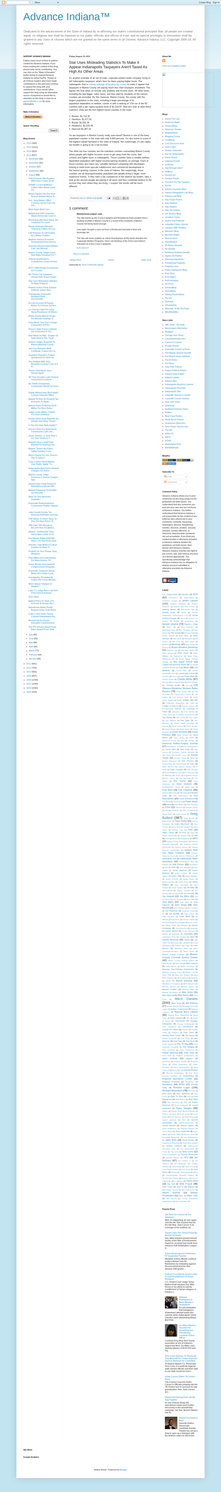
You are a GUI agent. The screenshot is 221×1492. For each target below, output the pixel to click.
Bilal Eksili (177, 639)
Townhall (169, 301)
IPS (166, 867)
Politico (168, 412)
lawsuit (165, 934)
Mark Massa (171, 966)
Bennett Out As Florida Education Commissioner (41, 621)
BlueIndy (176, 644)
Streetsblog (170, 291)
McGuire (194, 978)
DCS (192, 738)
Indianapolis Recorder (175, 388)
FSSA (167, 807)
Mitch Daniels (186, 999)
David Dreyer (170, 729)
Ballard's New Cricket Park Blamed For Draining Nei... (42, 443)
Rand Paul (176, 1070)
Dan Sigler (185, 720)
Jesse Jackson (178, 888)
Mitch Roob (176, 1003)
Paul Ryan (190, 1041)
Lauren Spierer (171, 931)
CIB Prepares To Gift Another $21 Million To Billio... (41, 234)
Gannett (179, 807)
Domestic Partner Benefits (183, 752)
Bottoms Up (172, 650)
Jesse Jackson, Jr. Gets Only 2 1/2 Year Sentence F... (42, 437)
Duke (192, 764)
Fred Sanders (192, 805)
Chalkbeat (170, 140)
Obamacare (180, 1021)
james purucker (168, 882)
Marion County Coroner (173, 954)
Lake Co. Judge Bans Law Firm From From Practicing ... (43, 591)
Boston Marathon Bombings (184, 647)
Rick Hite (191, 1091)
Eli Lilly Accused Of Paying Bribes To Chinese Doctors (42, 304)
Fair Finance (185, 789)
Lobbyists (186, 943)
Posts (169, 477)
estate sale (189, 787)
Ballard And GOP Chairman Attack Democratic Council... (42, 214)
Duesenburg (181, 764)
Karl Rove (175, 919)
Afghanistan (189, 598)
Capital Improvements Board (174, 665)
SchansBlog (170, 287)
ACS (195, 594)
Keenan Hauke (189, 919)
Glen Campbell (189, 810)
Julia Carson (189, 914)
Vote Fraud (185, 1183)
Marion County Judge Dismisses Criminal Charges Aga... (43, 477)
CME (196, 700)
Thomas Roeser (172, 1158)
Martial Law (190, 972)
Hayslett (187, 827)
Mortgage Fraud (188, 1006)
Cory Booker (189, 712)
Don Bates (166, 755)
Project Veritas (180, 1061)
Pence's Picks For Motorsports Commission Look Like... (42, 430)
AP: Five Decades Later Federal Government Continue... (43, 378)
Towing (174, 1172)
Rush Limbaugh (181, 1105)
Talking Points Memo (174, 294)
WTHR (168, 441)
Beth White (184, 636)
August (32, 175)
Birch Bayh (189, 642)
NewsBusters (171, 242)
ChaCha (165, 676)
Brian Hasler (183, 653)
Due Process (188, 761)
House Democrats (169, 836)
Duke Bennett (168, 767)
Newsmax (169, 405)
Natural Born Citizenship (178, 1015)
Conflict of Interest (170, 706)
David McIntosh (179, 732)
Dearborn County (169, 741)
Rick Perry (167, 1094)
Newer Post (75, 260)
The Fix (168, 298)
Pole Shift (166, 1056)
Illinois (174, 838)
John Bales (168, 902)
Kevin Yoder (193, 922)
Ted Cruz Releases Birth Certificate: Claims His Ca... (42, 349)
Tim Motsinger (180, 1164)
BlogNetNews (171, 133)
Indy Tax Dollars (172, 210)
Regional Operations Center (177, 1079)
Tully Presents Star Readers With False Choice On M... (41, 179)
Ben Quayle (176, 633)
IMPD (195, 838)
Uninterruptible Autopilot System (180, 1175)
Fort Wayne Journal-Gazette (178, 353)
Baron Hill (171, 627)
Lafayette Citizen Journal (176, 224)
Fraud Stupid (171, 157)
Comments (171, 482)
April (31, 646)
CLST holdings (183, 700)
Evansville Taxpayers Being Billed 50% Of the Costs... (41, 572)
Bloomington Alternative (176, 328)
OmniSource (188, 1027)
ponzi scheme (169, 1058)
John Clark (184, 902)
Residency (167, 1084)
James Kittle (176, 876)
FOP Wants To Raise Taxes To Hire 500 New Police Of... (42, 520)
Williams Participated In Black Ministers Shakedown (186, 1301)
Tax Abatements (187, 1149)
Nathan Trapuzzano (179, 1009)
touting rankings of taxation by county (108, 84)
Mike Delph (187, 992)
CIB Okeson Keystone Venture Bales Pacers (180, 688)
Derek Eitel (170, 749)
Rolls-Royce (180, 1099)
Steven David (189, 1134)
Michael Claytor (187, 987)
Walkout (191, 1187)
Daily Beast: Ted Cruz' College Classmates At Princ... (42, 323)
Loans (176, 943)
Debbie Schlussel (173, 150)
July (31, 634)
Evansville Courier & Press (177, 349)
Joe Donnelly (189, 893)
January (33, 659)
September (34, 171)
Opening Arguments (174, 259)
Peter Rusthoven (187, 1050)
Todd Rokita (177, 1167)
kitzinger (184, 925)
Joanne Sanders (184, 891)
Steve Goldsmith (183, 1131)
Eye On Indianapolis (174, 154)
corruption (176, 712)
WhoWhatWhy (171, 312)
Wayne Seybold (171, 1192)
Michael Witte (188, 989)
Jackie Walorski (179, 870)
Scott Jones (185, 1114)
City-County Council (182, 694)
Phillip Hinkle (189, 1053)
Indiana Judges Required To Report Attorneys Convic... (41, 343)
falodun (165, 793)
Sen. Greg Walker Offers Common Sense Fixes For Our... (41, 203)
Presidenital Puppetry (175, 263)
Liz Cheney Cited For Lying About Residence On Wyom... (43, 310)
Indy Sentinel (171, 203)
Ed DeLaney (190, 772)
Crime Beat (167, 715)
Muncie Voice (171, 238)
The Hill (168, 430)
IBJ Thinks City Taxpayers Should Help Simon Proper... (43, 275)
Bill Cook (176, 642)
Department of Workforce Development (182, 746)
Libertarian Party (169, 937)
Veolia (168, 1181)
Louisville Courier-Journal (177, 398)
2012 (29, 664)
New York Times (172, 402)
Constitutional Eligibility (171, 709)
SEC (184, 1120)
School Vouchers (169, 1114)
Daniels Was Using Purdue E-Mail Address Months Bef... (42, 485)
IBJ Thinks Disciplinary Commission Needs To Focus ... (43, 386)
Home (111, 260)
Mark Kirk (179, 963)
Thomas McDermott (189, 1154)
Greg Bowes (189, 818)
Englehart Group (191, 775)
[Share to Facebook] (124, 198)
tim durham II (184, 1161)
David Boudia (192, 726)
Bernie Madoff (168, 636)
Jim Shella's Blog (173, 213)
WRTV (168, 437)
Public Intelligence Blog (176, 270)
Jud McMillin (174, 914)
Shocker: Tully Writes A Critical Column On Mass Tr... (42, 546)
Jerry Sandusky (181, 885)
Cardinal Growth (168, 668)
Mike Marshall (168, 995)
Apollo (183, 612)
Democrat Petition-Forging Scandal (180, 743)
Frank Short (177, 802)
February (33, 655)
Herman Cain (177, 830)
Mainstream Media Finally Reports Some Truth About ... (43, 608)
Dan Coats (180, 718)
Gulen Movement (182, 824)
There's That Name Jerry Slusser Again (39, 371)
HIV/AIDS (182, 833)
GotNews (169, 164)
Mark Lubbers (192, 963)
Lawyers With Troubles (175, 228)
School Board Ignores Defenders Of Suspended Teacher (180, 1254)
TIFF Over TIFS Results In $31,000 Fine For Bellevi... (42, 526)
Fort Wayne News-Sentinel (177, 356)
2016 (29, 143)
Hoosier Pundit (172, 178)
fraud (169, 804)
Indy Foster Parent (173, 199)
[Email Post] (108, 198)
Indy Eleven (178, 864)
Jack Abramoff (185, 867)
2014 (29, 151)
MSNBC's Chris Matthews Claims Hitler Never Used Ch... (41, 187)
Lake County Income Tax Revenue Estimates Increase (43, 513)
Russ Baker (170, 277)
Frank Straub (192, 801)
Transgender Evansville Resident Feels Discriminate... (39, 296)
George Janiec (192, 807)
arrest (183, 618)
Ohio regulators (169, 1027)
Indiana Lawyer (172, 377)
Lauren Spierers (188, 931)
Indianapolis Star (173, 391)
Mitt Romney (192, 1003)
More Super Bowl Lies (38, 209)
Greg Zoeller (181, 821)
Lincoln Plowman (170, 940)
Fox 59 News (171, 360)
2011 (29, 668)
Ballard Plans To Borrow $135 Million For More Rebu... (42, 406)
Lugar (187, 945)
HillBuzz (169, 171)
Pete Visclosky (168, 1050)
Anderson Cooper (169, 601)
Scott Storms (190, 1117)
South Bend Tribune (174, 419)
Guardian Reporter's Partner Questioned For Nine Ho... (41, 356)
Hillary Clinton (168, 833)
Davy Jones (179, 738)
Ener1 (178, 775)
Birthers (165, 644)
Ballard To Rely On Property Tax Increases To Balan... (43, 400)
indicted (165, 864)
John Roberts (179, 908)
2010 (29, 672)
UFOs (195, 1172)
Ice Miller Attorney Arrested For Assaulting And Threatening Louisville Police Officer (187, 1331)
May (31, 642)
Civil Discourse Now (174, 143)
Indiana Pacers (181, 847)
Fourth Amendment (187, 799)
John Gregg (181, 905)
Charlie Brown (168, 679)
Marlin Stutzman (187, 966)
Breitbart (169, 332)
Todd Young (190, 1167)
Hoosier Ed (170, 175)
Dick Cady (185, 749)
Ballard (176, 621)
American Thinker (173, 129)
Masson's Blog (172, 231)
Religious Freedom (170, 1082)
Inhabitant (194, 864)
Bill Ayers (188, 639)
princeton (166, 1061)
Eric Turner (180, 781)
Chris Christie (192, 682)
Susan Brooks (188, 1140)
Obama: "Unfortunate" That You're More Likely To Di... (41, 533)
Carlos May (181, 670)
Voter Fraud (167, 1187)
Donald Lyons (181, 755)
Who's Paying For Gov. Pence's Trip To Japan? (42, 456)
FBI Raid (183, 793)
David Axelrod (177, 726)
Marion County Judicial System (181, 960)
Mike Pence (183, 995)
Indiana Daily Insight (174, 374)
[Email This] (114, 198)
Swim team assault (190, 1143)
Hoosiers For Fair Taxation (177, 182)
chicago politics (178, 682)
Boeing (165, 647)
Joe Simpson (178, 899)
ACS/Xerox (173, 598)
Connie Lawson (188, 706)
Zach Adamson (182, 1201)
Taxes (164, 1152)
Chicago (165, 682)
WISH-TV (169, 433)
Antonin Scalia (168, 612)
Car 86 (192, 665)
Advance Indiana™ (66, 16)
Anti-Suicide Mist (187, 609)
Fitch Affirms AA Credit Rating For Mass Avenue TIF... (42, 559)
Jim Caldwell (167, 891)
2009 (29, 676)
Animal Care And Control (184, 607)
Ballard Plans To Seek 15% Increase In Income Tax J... (42, 602)
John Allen (191, 899)
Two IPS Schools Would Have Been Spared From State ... (42, 628)
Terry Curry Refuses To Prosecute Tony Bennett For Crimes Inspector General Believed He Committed (181, 1358)
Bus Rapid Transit (183, 662)
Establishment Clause (171, 787)
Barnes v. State (191, 624)
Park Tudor (189, 1032)
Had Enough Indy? (173, 168)
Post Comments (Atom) (92, 265)
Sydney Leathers (174, 1146)
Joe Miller (184, 896)
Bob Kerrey (190, 644)
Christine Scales (173, 685)
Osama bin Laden (170, 1029)
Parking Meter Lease (171, 1035)
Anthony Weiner (169, 609)
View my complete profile (174, 66)
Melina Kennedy (184, 981)
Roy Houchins (173, 1102)
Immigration (184, 838)
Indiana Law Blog (173, 196)
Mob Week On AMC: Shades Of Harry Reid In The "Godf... (43, 336)
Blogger (123, 1470)
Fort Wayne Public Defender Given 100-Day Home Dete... (43, 539)
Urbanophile (171, 305)
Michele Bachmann (170, 992)
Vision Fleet (192, 1181)
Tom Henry (186, 1169)
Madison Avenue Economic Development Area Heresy (42, 240)
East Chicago (192, 770)
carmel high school (187, 673)
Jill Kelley (191, 888)
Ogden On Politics (173, 256)
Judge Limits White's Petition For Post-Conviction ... (41, 413)
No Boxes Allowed (173, 245)
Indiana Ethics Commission (177, 841)
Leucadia (188, 934)
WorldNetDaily (172, 447)
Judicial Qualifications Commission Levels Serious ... (42, 261)
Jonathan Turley (172, 217)
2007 (29, 684)
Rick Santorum (183, 1094)
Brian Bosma (167, 653)
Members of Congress (171, 984)
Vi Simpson (178, 1181)
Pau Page (185, 1038)
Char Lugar (176, 676)
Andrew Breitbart (177, 604)
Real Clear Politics (173, 416)
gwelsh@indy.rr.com (32, 101)
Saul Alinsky (190, 1111)
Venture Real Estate (170, 1178)
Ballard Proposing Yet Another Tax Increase (42, 491)
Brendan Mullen (187, 650)
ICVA (167, 838)
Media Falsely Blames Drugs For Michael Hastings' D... (41, 317)
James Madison (191, 876)
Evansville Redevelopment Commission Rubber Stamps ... (43, 506)
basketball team (168, 630)
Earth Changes (176, 769)
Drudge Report (172, 346)
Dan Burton (167, 717)
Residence (189, 1082)
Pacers (185, 1030)
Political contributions (185, 1056)
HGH (190, 830)
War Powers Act (188, 1190)
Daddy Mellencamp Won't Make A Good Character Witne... (43, 393)
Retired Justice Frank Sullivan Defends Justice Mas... (42, 288)
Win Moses (172, 1198)
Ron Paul (193, 1099)
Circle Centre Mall (183, 691)
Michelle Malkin (172, 235)
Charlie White (184, 679)
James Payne (188, 879)
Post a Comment (81, 254)
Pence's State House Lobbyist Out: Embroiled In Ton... (42, 330)
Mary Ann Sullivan (182, 975)
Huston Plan (186, 836)
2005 (29, 692)
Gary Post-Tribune (173, 367)
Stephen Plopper (187, 1128)
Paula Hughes (168, 1044)
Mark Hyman (167, 963)
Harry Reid (176, 827)
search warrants (169, 1120)
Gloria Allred (167, 814)
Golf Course (181, 814)
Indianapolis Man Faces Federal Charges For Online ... (43, 469)
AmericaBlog (171, 126)
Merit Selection (189, 984)
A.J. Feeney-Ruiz (169, 594)
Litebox (187, 940)
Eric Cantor (170, 778)
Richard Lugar (181, 1087)
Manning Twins (181, 948)
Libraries (183, 937)
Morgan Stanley (173, 1006)
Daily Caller (170, 147)
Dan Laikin (193, 718)
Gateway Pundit (172, 161)
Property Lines (172, 266)
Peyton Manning (170, 1053)
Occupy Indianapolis (185, 1024)
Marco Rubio (188, 951)
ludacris (178, 945)
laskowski (194, 928)
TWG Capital (185, 1172)
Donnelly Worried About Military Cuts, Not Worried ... (43, 247)
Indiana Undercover (187, 856)
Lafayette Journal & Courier (178, 395)
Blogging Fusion (172, 136)
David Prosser (183, 735)
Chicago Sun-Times (174, 335)
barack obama (170, 624)
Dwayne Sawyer (185, 767)
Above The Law (172, 119)
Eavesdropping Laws (173, 772)
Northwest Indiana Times (176, 409)
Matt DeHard (182, 978)
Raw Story (170, 273)
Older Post (146, 260)
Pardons (175, 1032)
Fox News (169, 363)
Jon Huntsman (171, 911)
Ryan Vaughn (184, 1108)
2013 (29, 155)
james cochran (181, 873)
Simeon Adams (187, 1125)
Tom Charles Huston (170, 1169)
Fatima (174, 793)
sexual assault (168, 1125)
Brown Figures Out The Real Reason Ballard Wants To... (42, 195)
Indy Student (171, 207)
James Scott (183, 882)
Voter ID (180, 1187)
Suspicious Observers (175, 423)
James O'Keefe (172, 879)
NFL (188, 1018)
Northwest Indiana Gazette (177, 252)
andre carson (190, 600)
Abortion (185, 594)
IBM (196, 835)
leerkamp (175, 934)
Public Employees (180, 1064)
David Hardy (184, 729)
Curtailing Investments (185, 715)
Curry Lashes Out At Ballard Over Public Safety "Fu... (41, 463)
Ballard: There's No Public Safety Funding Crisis (40, 449)
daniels (165, 726)
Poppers (189, 1058)
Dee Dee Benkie (188, 741)
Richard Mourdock (172, 1090)
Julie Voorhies (168, 917)
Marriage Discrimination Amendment (178, 969)
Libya (192, 937)
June (31, 638)
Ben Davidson (185, 630)
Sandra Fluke (176, 1111)
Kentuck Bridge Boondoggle (173, 922)
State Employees (169, 1128)
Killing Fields (171, 925)
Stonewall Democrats (171, 1137)
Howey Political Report (175, 370)
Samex (165, 1111)
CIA (187, 685)
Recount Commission (175, 1073)
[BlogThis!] (117, 198)
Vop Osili (171, 1184)
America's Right (172, 122)
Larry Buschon (181, 928)
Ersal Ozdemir (184, 784)
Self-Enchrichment (186, 1123)
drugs (192, 758)
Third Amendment (169, 1154)
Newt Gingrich (176, 1018)
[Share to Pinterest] (127, 198)
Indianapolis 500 (169, 859)
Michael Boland (169, 987)
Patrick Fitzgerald (169, 1038)
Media (168, 981)
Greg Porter (167, 821)
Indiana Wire (171, 381)
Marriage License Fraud (172, 972)
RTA (185, 1102)
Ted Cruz (174, 1152)
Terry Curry (187, 1151)
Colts (192, 703)
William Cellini (192, 1196)
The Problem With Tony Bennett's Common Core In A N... (43, 364)
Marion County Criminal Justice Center (180, 956)
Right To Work (177, 1096)
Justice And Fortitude (174, 221)
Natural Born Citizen (186, 1011)
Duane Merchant (169, 761)
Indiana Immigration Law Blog (179, 192)
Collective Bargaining (175, 703)
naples (165, 1009)
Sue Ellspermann (191, 1137)
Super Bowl (170, 1140)
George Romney (172, 810)
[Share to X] (121, 198)
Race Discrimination (182, 1067)
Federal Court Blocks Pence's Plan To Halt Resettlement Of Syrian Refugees (181, 1276)
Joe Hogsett (168, 896)
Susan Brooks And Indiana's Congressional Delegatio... (42, 565)
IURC (173, 867)
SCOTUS (169, 284)
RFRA (182, 1084)
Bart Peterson (187, 627)
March (32, 650)
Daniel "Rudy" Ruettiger (184, 723)
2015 (29, 147)
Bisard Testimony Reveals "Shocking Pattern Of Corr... (42, 227)
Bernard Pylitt (189, 633)
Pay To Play (182, 1044)
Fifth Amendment (180, 796)
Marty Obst (166, 975)
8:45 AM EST (83, 248)
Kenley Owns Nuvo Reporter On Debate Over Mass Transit (43, 419)
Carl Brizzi (184, 667)
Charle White (189, 676)
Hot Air (168, 185)
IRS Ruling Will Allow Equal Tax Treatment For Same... (43, 221)
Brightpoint (178, 656)
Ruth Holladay (171, 280)
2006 (29, 688)
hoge (192, 833)
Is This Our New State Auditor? (42, 425)
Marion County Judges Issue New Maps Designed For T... (42, 253)
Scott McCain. (175, 1117)
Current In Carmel (173, 342)
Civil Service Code (180, 697)
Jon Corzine (193, 908)
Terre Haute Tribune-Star (176, 426)
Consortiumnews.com (175, 339)
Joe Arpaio (176, 893)
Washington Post (173, 444)
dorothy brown (180, 758)
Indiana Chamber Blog (175, 189)
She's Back (33, 597)
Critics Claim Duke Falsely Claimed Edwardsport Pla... (42, 615)
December (34, 159)
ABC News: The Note (175, 325)
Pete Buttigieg (188, 1047)
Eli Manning (167, 775)
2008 (29, 680)
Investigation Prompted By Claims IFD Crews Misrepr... (42, 578)
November (34, 163)
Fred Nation (179, 805)
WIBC (181, 1196)
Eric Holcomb (184, 778)
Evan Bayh (167, 790)
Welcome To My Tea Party (177, 308)
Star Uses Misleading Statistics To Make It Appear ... (42, 282)
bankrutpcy (189, 621)
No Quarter (170, 249)
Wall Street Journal (170, 1190)
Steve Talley (176, 1134)
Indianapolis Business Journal (179, 384)
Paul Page (177, 1041)
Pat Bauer (189, 1035)
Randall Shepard (191, 1070)
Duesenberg (167, 764)
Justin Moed (184, 916)
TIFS (186, 1157)
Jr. (163, 914)
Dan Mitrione (171, 720)
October (33, 167)
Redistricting (188, 1076)
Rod (188, 1096)
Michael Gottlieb (169, 989)
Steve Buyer (167, 1131)
